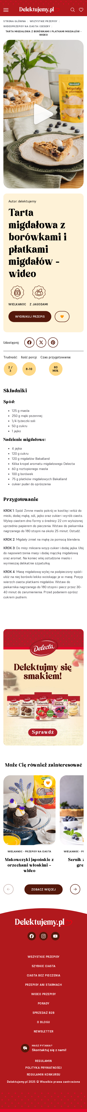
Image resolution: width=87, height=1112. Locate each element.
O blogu (43, 1022)
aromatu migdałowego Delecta (52, 463)
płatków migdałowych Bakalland (43, 479)
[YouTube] (55, 936)
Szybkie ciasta (44, 966)
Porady (43, 1003)
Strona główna (14, 21)
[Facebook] (31, 936)
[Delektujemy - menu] (5, 10)
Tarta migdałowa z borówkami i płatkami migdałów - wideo (43, 33)
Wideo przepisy (43, 994)
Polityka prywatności (43, 1067)
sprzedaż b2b (43, 1013)
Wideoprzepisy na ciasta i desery (26, 26)
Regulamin (43, 1061)
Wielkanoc (17, 304)
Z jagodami (39, 304)
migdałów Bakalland (35, 458)
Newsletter (43, 1031)
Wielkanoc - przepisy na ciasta (29, 851)
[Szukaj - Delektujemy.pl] (72, 9)
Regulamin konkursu (43, 1074)
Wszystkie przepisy (43, 21)
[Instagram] (43, 936)
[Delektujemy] (39, 10)
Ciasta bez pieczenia (43, 975)
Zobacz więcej (43, 889)
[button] (75, 889)
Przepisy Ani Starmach (43, 985)
